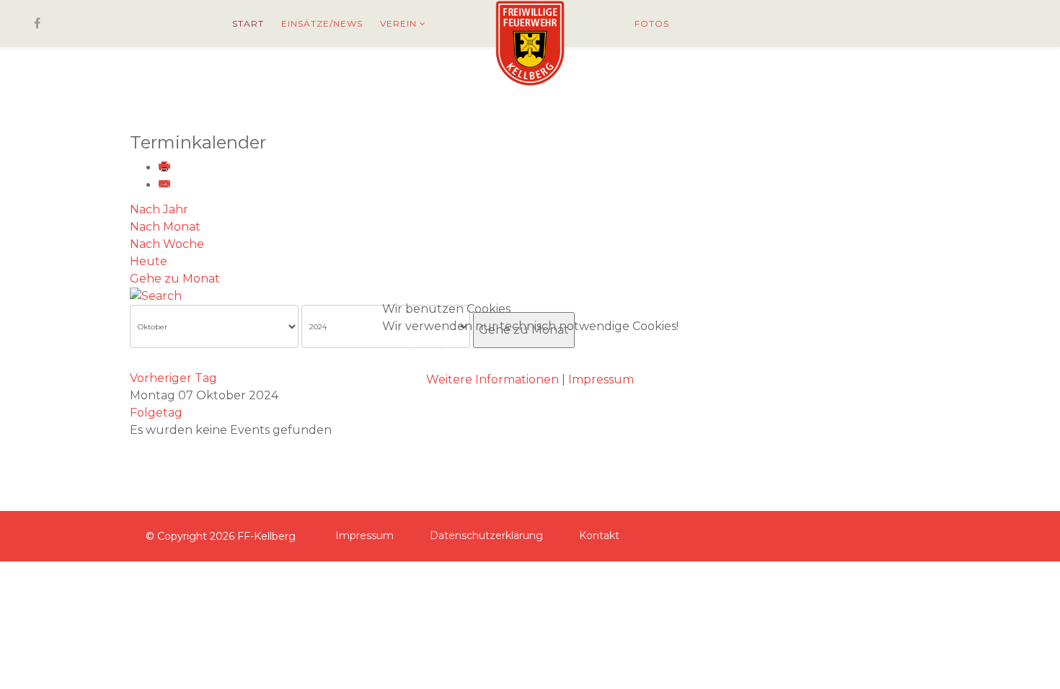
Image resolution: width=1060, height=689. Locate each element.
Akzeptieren (439, 353)
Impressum (601, 379)
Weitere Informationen (492, 379)
